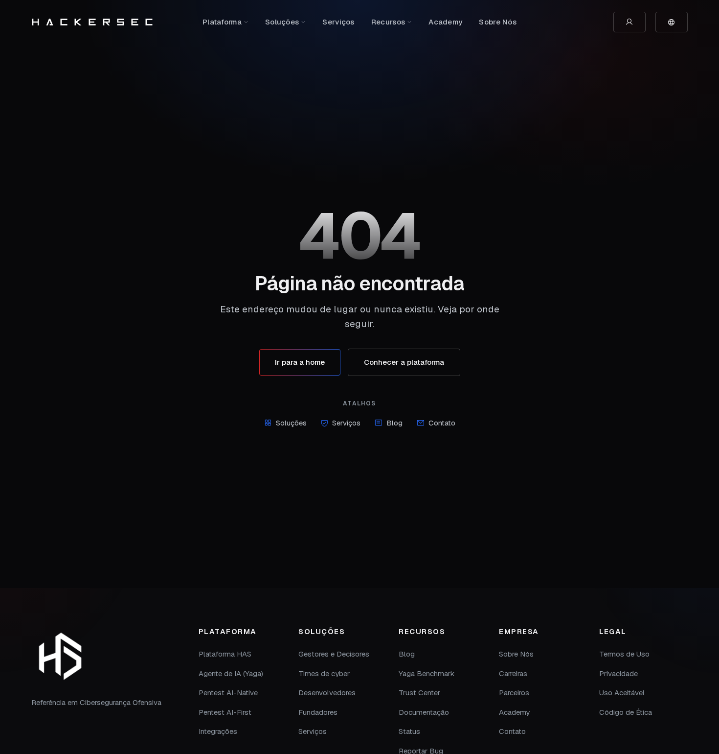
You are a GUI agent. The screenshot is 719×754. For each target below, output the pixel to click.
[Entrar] (629, 22)
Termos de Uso (624, 654)
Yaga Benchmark (426, 673)
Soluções (291, 422)
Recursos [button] (388, 21)
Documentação (424, 712)
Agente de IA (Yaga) (231, 673)
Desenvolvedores (327, 692)
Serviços (338, 21)
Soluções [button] (282, 21)
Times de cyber (324, 673)
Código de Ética (625, 712)
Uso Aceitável (622, 692)
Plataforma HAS (225, 654)
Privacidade (618, 673)
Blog (394, 422)
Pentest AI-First (225, 712)
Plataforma (222, 21)
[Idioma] (671, 22)
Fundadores (317, 712)
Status (409, 731)
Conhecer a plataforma (404, 362)
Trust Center (419, 692)
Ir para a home (300, 362)
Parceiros (514, 692)
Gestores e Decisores (333, 654)
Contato (441, 422)
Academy (445, 21)
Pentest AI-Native (228, 692)
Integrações (218, 731)
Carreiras (513, 673)
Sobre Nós (498, 21)
